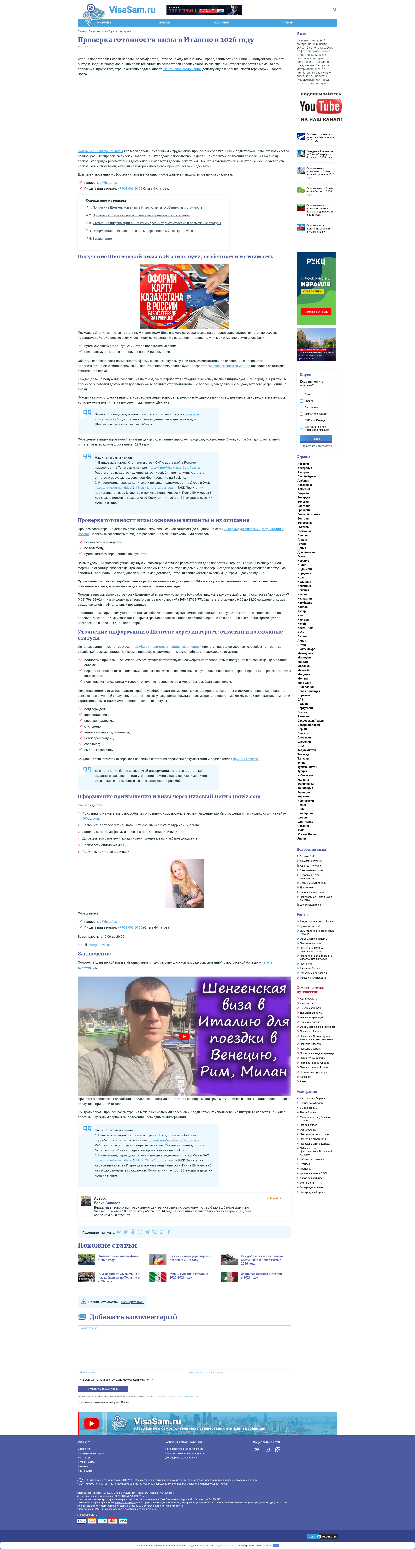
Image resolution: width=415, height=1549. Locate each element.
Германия (304, 531)
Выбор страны (308, 1107)
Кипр (300, 615)
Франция (303, 792)
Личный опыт (308, 1112)
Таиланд (303, 754)
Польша (302, 703)
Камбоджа (304, 602)
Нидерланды (306, 687)
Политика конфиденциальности (184, 1453)
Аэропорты (306, 1003)
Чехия (301, 804)
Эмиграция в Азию (311, 1187)
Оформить (103, 22)
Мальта (302, 661)
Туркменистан (307, 767)
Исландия (304, 586)
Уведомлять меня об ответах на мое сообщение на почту (118, 1379)
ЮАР (300, 830)
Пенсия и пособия (310, 943)
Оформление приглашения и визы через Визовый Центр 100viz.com (145, 231)
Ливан (301, 640)
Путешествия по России (314, 1067)
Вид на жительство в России (317, 921)
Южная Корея (307, 834)
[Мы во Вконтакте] (257, 1449)
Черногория (305, 800)
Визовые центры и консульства (311, 877)
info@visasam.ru (174, 1505)
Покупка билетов (310, 1044)
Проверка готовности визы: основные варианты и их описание (141, 215)
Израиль (303, 560)
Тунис (301, 762)
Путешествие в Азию (312, 1058)
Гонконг (302, 535)
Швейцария (305, 813)
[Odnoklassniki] (133, 1232)
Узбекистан (305, 775)
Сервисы (165, 22)
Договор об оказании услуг (182, 1457)
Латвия (302, 636)
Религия (305, 1164)
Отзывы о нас (86, 1461)
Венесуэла (304, 522)
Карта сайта (85, 1470)
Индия (301, 564)
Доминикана (306, 552)
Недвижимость (309, 1124)
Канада (302, 607)
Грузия (302, 543)
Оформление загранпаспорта (318, 1026)
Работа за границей (312, 1159)
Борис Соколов (107, 1203)
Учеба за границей (311, 1178)
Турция (302, 771)
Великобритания (308, 514)
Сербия (302, 729)
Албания (303, 480)
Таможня (305, 1076)
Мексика (303, 670)
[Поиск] (334, 10)
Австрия (303, 472)
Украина (303, 779)
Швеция (302, 817)
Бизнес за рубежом (311, 1103)
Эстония (303, 826)
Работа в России (310, 968)
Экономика (307, 1182)
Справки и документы (313, 973)
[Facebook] (168, 1232)
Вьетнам (303, 527)
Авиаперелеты (308, 998)
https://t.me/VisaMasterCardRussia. (174, 467)
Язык (303, 1081)
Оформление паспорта (313, 938)
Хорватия (303, 796)
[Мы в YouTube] (267, 1449)
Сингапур (303, 733)
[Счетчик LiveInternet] (78, 1537)
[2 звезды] (270, 1198)
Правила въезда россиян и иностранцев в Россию (316, 957)
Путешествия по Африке (314, 1062)
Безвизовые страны (312, 870)
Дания (301, 548)
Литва (301, 644)
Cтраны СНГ (307, 856)
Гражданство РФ (310, 926)
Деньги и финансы (311, 1012)
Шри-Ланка (305, 821)
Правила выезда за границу (317, 1053)
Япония (302, 838)
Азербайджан (306, 476)
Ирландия (304, 581)
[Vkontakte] (118, 1232)
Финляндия (305, 788)
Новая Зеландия (308, 691)
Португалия (305, 708)
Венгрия (303, 518)
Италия (302, 594)
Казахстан (304, 598)
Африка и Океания (311, 865)
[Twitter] (126, 1232)
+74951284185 (166, 1493)
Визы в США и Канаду (313, 882)
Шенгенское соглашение (182, 69)
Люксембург (306, 649)
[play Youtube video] (184, 1036)
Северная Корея (308, 724)
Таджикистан (306, 750)
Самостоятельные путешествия (313, 990)
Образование (308, 1129)
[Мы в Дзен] (277, 1449)
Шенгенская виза (310, 904)
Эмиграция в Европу (312, 1192)
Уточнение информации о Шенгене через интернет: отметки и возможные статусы (157, 223)
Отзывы (287, 22)
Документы (307, 887)
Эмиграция (307, 1092)
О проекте (84, 1448)
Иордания (304, 573)
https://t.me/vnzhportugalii (156, 488)
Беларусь (303, 497)
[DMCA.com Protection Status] (322, 1536)
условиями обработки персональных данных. (176, 1396)
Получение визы (311, 849)
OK (275, 1545)
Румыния (303, 716)
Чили (300, 809)
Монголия (304, 682)
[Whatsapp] (161, 1232)
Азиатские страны (311, 861)
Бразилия (303, 510)
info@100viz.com (101, 945)
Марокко (303, 666)
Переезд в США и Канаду (315, 1143)
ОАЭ (300, 699)
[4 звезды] (277, 1198)
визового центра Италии (231, 366)
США (300, 746)
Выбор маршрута (310, 1008)
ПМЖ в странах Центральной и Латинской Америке (316, 1151)
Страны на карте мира (313, 1072)
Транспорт (306, 1168)
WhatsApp (109, 183)
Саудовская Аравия (311, 720)
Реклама (83, 1466)
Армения (303, 489)
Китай (301, 623)
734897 (216, 1499)
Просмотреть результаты (316, 445)
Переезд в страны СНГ (313, 1139)
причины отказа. (246, 759)
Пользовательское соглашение (184, 1448)
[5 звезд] (280, 1198)
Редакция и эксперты (91, 1453)
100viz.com (90, 818)
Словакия (304, 737)
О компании (221, 22)
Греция (302, 539)
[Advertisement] (184, 113)
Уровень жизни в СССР (313, 1173)
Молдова (303, 674)
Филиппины (305, 783)
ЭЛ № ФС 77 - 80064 (125, 1502)
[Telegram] (147, 1232)
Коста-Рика (305, 628)
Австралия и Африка (312, 1098)
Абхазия (303, 463)
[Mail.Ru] (140, 1232)
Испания (303, 590)
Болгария (303, 506)
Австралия (304, 468)
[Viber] (154, 1232)
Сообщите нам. (132, 1302)
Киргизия (303, 619)
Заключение (102, 238)
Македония (305, 653)
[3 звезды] (274, 1198)
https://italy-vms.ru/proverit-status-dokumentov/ (165, 647)
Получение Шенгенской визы (100, 151)
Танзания (303, 758)
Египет (302, 556)
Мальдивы (304, 657)
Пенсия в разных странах (315, 1134)
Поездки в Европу (311, 1031)
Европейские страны (312, 892)
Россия (302, 712)
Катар (301, 611)
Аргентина (304, 484)
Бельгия (303, 501)
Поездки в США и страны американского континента (316, 1038)
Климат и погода (310, 1022)
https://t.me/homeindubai (113, 488)
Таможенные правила (313, 977)
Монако (302, 678)
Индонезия (305, 569)
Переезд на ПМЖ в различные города (311, 950)
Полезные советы (310, 1048)
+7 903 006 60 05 (130, 188)
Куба (300, 632)
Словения (304, 741)
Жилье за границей (311, 1017)
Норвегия (304, 695)
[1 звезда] (267, 1198)
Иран (300, 577)
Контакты (84, 1457)
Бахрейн (303, 493)
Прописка (306, 963)
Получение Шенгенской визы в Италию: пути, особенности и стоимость (148, 207)
